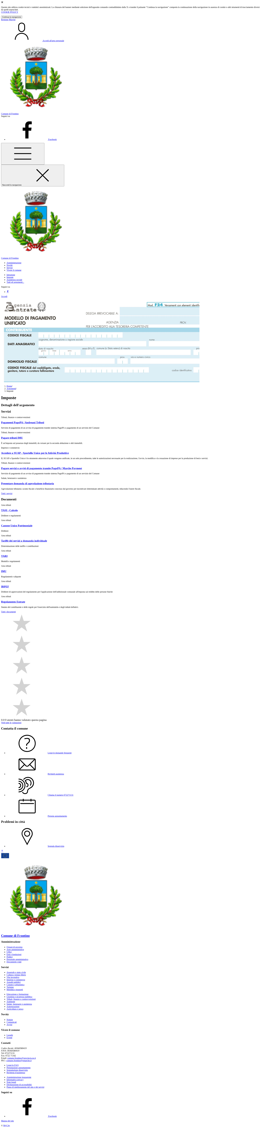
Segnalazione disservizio (17, 1070)
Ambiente (11, 1001)
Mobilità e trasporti (15, 989)
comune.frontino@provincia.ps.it (21, 1058)
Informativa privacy (15, 1080)
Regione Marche (8, 19)
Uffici (9, 952)
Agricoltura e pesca (15, 1009)
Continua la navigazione (11, 17)
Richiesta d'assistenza (16, 1072)
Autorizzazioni (13, 1006)
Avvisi (9, 1024)
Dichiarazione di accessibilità (19, 1084)
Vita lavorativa (13, 977)
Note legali (11, 1082)
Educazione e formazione (17, 994)
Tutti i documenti (8, 612)
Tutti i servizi (6, 493)
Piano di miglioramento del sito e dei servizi (25, 1087)
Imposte (10, 277)
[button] (14, 263)
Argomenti (11, 388)
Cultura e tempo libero (16, 975)
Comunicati (12, 1022)
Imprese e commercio (16, 980)
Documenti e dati (14, 962)
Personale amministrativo (17, 959)
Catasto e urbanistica (15, 984)
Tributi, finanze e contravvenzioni (21, 999)
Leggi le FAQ (13, 1065)
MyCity (6, 1125)
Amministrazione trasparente (19, 1077)
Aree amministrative (15, 949)
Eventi (9, 1037)
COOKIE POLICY (9, 12)
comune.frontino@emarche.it (19, 1060)
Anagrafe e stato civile (16, 972)
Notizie (10, 1020)
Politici (10, 957)
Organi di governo (14, 947)
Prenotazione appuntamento (19, 1068)
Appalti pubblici (14, 982)
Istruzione (11, 275)
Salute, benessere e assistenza (19, 1004)
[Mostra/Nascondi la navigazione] (22, 154)
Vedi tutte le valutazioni (11, 722)
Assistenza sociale (14, 280)
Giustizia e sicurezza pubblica (19, 997)
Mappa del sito (7, 1121)
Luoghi (10, 1035)
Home (9, 386)
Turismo (10, 987)
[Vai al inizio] (2, 851)
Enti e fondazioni (14, 954)
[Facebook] (8, 292)
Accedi (4, 296)
